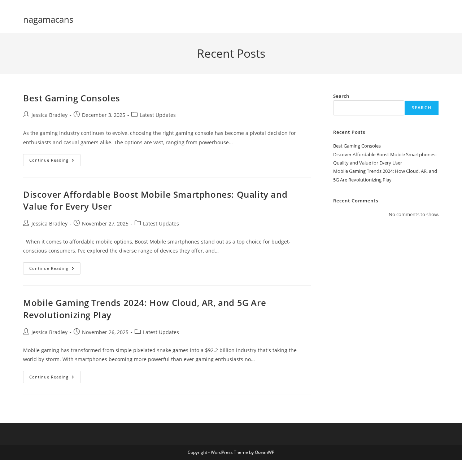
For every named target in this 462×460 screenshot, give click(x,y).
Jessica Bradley (49, 114)
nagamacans (48, 19)
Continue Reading (54, 161)
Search (341, 96)
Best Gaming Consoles (71, 98)
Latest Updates (158, 114)
